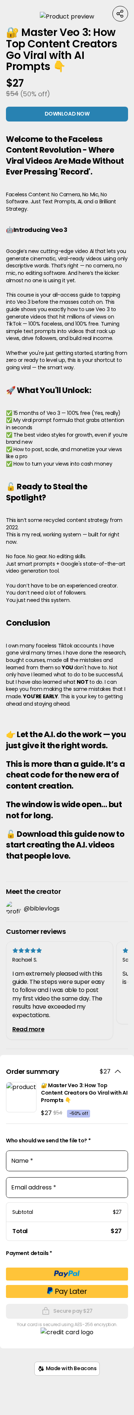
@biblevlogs (42, 908)
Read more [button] (28, 1029)
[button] (67, 16)
